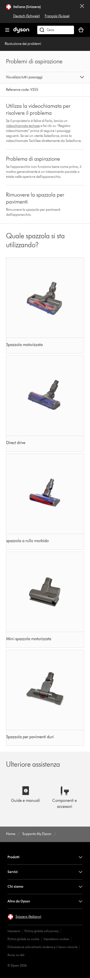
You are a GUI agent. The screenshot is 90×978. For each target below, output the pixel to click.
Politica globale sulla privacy (41, 931)
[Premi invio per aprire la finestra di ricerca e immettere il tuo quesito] (55, 30)
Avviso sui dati (16, 955)
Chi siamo (15, 886)
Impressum (14, 931)
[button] (45, 77)
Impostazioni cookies (56, 939)
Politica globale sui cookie (23, 939)
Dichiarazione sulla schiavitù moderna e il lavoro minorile (43, 947)
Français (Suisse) (57, 16)
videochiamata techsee (23, 126)
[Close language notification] (82, 11)
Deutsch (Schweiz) (26, 16)
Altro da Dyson (19, 901)
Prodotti (14, 857)
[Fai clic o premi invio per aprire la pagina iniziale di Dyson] (21, 32)
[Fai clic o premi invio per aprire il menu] (7, 30)
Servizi (13, 872)
